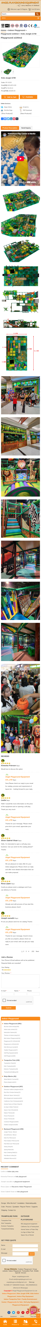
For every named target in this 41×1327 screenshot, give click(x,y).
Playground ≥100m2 (11, 1044)
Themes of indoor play (12, 1035)
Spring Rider (9, 1149)
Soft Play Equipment (11, 1053)
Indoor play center (10, 1029)
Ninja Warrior (10, 1076)
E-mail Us (26, 107)
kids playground (21, 1176)
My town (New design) (11, 1026)
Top (38, 1316)
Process (9, 1207)
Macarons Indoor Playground (22, 1187)
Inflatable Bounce (10, 1158)
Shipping (4, 1210)
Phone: (29, 991)
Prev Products (7, 113)
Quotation (16, 1207)
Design (3, 1203)
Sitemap (31, 1282)
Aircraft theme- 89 (10, 1135)
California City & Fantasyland (13, 1101)
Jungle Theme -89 (10, 1132)
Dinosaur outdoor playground (13, 1089)
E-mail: (4, 991)
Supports (34, 1207)
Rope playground (10, 1082)
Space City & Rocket (11, 1110)
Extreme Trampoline (11, 1069)
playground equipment (22, 1181)
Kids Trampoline (10, 1066)
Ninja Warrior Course (11, 1079)
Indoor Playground (12, 1023)
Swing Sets (8, 1146)
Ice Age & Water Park (11, 1107)
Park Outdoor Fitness (11, 1140)
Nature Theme (9, 1113)
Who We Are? (11, 1203)
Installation (21, 1203)
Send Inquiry (26, 128)
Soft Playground (9, 1056)
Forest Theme (9, 1116)
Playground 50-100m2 (12, 1041)
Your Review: (6, 973)
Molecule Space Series (12, 1095)
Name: (17, 991)
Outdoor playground (11, 1124)
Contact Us (12, 1210)
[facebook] (9, 1313)
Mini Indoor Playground (12, 1038)
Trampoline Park (12, 1060)
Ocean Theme (9, 1119)
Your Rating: (5, 967)
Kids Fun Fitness (10, 1138)
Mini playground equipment (13, 1098)
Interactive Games (10, 1032)
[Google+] (18, 1313)
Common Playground (11, 1122)
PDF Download (27, 110)
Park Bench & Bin (10, 1155)
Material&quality (31, 1203)
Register (24, 9)
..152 (32, 951)
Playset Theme (25, 1207)
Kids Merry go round (11, 1047)
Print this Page (8, 110)
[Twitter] (13, 1313)
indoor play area (12, 1171)
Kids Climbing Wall (10, 1152)
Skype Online (8, 107)
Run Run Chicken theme (12, 1092)
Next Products (26, 113)
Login (18, 9)
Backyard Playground (13, 1129)
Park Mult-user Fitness (11, 1143)
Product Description (10, 128)
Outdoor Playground (13, 1086)
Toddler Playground (11, 1050)
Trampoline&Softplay (11, 1072)
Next (37, 951)
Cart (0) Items (35, 9)
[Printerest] (22, 1313)
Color (3, 1207)
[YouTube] (27, 1313)
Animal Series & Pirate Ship (13, 1104)
